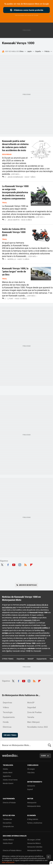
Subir (43, 756)
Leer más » (15, 174)
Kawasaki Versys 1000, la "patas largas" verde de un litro (15, 271)
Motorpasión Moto (34, 806)
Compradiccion (8, 826)
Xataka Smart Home (10, 780)
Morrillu (12, 259)
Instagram (20, 564)
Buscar (49, 745)
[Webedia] (10, 757)
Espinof (30, 789)
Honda (5, 722)
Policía (47, 51)
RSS (25, 564)
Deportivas (21, 659)
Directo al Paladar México (12, 850)
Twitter (2, 564)
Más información (8, 862)
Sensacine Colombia (34, 847)
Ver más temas (9, 735)
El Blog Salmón (32, 819)
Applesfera (7, 776)
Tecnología (7, 712)
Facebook (8, 564)
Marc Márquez (33, 722)
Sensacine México (34, 843)
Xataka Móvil (7, 773)
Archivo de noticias (28, 585)
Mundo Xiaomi (8, 783)
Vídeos (6, 707)
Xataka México (8, 840)
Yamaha (30, 717)
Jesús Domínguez (15, 177)
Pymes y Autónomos (34, 823)
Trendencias (7, 819)
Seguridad (7, 154)
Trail (4, 203)
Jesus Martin (13, 220)
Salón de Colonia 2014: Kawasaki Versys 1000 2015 (14, 232)
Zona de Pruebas (34, 712)
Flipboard (31, 564)
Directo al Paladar (9, 803)
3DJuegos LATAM (33, 840)
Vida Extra (30, 773)
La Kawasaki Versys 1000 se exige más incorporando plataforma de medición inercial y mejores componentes (15, 192)
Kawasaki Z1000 (30, 620)
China (21, 51)
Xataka (5, 769)
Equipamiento (42, 659)
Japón (29, 51)
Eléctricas (7, 727)
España (38, 51)
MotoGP (31, 659)
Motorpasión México (34, 850)
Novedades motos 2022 (37, 727)
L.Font (10, 299)
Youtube (14, 564)
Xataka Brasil (7, 843)
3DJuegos (31, 769)
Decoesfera (7, 823)
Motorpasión (31, 803)
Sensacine (31, 786)
